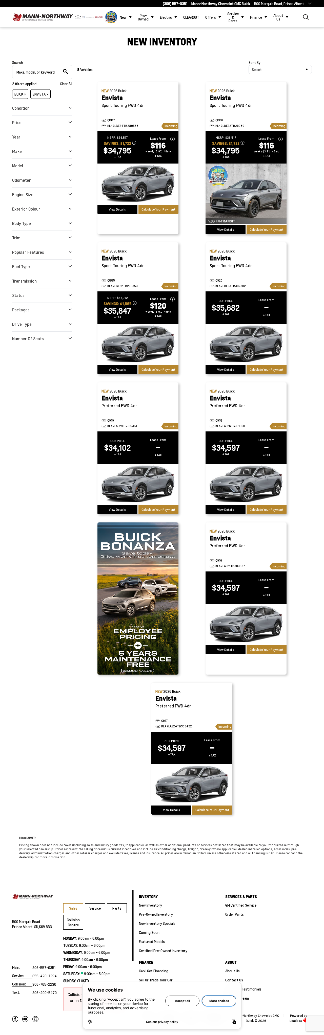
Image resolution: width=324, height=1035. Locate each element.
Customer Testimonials (243, 989)
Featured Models (152, 941)
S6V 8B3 (45, 926)
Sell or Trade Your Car (156, 980)
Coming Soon (149, 932)
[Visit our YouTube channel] (25, 1019)
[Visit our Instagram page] (35, 1019)
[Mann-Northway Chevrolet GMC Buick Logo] (42, 17)
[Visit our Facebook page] (15, 1019)
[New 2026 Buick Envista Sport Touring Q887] (137, 184)
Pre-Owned (143, 17)
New (123, 17)
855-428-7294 (44, 976)
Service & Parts (233, 17)
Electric (166, 17)
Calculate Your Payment (158, 209)
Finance (256, 17)
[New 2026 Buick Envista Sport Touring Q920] (246, 344)
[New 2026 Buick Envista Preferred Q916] (246, 624)
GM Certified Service (240, 905)
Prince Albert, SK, (25, 926)
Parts (116, 908)
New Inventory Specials (157, 923)
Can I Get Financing (153, 971)
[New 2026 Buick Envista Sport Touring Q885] (137, 344)
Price (17, 122)
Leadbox (296, 1021)
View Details (117, 209)
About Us (278, 17)
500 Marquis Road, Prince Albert (279, 3)
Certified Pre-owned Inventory (163, 950)
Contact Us (234, 980)
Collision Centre (73, 922)
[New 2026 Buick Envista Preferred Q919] (137, 484)
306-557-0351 (43, 967)
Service (95, 908)
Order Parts (234, 914)
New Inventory (150, 905)
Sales (73, 908)
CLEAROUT (191, 17)
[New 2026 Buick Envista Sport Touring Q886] (246, 194)
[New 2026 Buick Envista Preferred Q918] (246, 484)
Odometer (21, 180)
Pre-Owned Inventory (156, 914)
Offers (210, 17)
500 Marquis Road (26, 921)
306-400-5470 (44, 992)
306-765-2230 (44, 984)
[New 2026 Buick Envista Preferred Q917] (191, 785)
